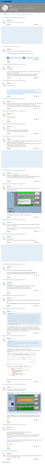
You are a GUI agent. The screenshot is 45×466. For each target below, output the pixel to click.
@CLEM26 (12, 326)
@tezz (15, 143)
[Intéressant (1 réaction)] (8, 276)
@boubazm (12, 415)
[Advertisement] (22, 35)
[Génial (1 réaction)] (8, 60)
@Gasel (12, 342)
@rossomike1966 (16, 175)
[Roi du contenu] (9, 20)
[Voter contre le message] (37, 24)
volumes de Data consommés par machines (11, 46)
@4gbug (10, 69)
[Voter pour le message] (35, 24)
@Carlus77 (11, 214)
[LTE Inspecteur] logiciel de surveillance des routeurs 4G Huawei (14, 17)
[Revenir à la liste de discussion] (1, 1)
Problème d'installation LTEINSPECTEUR (11, 450)
